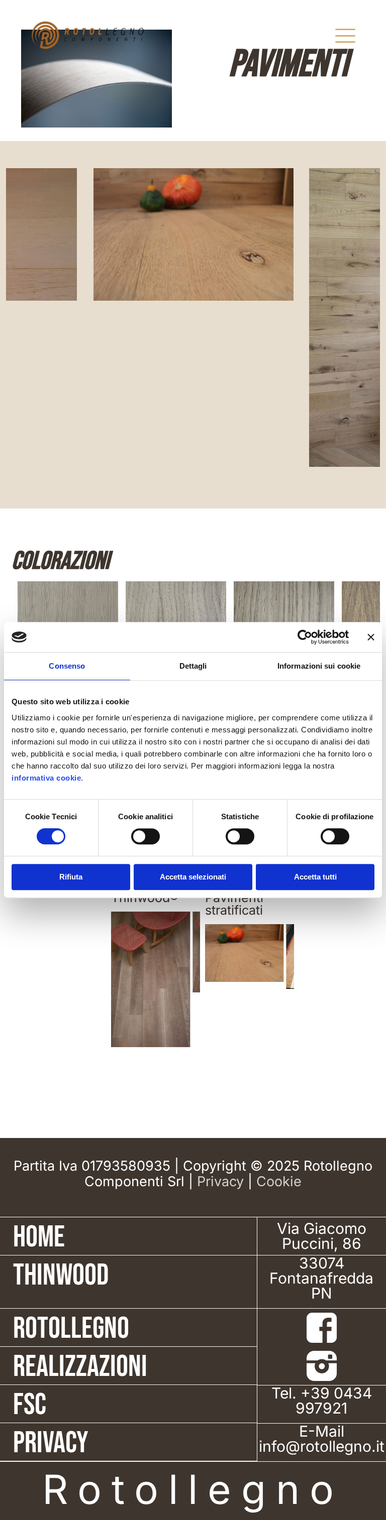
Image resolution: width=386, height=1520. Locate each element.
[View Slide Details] (144, 952)
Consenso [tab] (67, 666)
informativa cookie (46, 778)
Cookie (279, 1181)
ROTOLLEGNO (71, 1329)
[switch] (145, 836)
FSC (29, 1405)
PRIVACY (50, 1443)
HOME (39, 1237)
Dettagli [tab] (193, 666)
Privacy (220, 1181)
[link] (322, 1328)
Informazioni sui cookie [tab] (318, 666)
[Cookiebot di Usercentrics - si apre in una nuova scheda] (305, 637)
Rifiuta (70, 876)
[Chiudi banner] (370, 637)
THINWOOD (61, 1275)
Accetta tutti (315, 876)
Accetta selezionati (193, 876)
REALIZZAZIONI (80, 1367)
